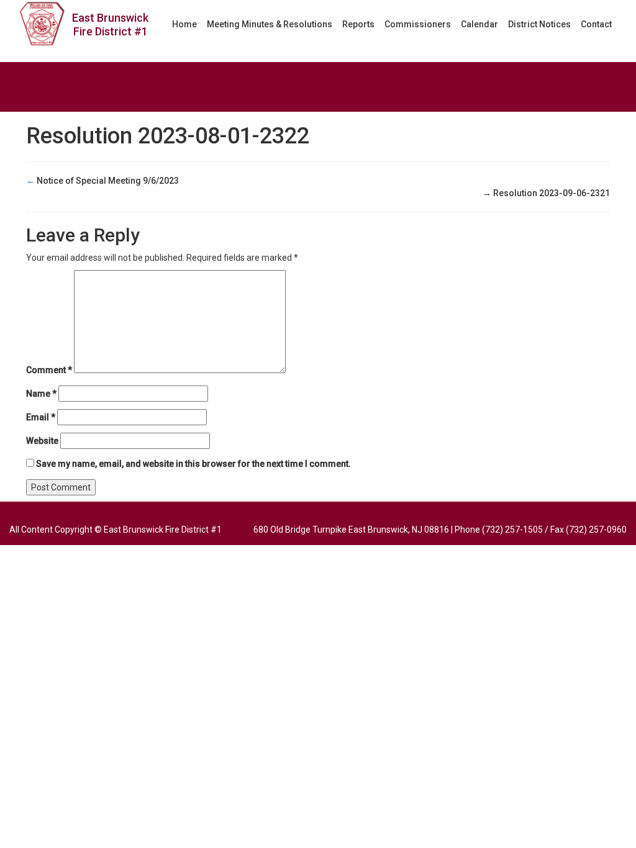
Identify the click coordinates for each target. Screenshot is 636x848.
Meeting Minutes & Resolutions (269, 24)
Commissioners (417, 24)
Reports (358, 24)
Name (41, 394)
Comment (49, 370)
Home (184, 24)
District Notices (539, 24)
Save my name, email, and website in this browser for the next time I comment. (193, 464)
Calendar (479, 24)
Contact (596, 24)
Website (42, 441)
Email (40, 417)
